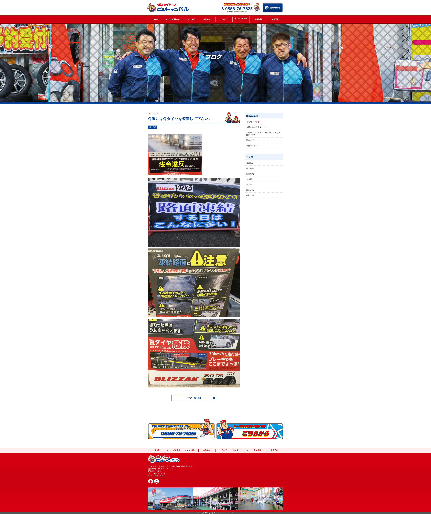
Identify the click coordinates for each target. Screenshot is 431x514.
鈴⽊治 (249, 185)
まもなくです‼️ (253, 122)
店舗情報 (258, 19)
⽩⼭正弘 (250, 190)
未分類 (249, 179)
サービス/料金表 (173, 19)
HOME (156, 19)
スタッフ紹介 (190, 19)
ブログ (224, 19)
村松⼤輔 (152, 127)
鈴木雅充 (250, 168)
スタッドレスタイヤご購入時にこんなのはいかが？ (263, 134)
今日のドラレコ (253, 146)
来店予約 (275, 19)
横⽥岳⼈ (250, 163)
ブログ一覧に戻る (194, 398)
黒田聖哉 (250, 174)
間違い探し (251, 140)
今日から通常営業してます (257, 127)
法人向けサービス (241, 19)
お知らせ (207, 19)
